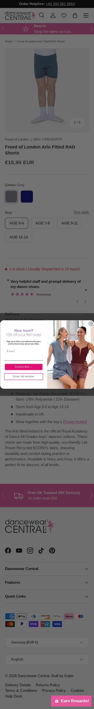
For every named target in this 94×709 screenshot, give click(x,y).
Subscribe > (23, 367)
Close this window (23, 377)
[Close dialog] (90, 324)
